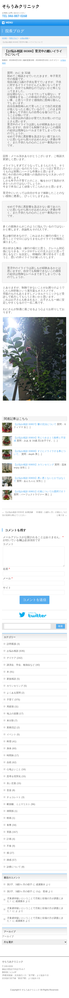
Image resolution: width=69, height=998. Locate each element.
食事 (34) (11, 825)
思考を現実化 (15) (16, 776)
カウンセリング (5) (17, 685)
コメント (8, 544)
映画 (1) (11, 818)
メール (8, 578)
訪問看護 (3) (13, 644)
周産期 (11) (12, 706)
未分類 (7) (12, 720)
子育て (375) (13, 699)
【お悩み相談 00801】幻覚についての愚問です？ (40, 491)
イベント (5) (13, 734)
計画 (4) (11, 839)
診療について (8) (15, 866)
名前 (6, 569)
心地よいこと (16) (16, 769)
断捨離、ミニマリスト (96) (21, 804)
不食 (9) (11, 846)
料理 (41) (11, 741)
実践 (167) (12, 832)
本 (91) (10, 671)
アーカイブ (8, 936)
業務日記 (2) (13, 727)
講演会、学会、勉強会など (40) (23, 665)
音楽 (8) (11, 790)
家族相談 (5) (13, 678)
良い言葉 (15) (14, 783)
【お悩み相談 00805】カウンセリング (34, 464)
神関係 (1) (12, 811)
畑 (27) (10, 853)
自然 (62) (11, 762)
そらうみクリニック (21, 6)
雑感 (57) (11, 859)
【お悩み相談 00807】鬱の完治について (35, 424)
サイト (7, 587)
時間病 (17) (13, 755)
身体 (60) (11, 748)
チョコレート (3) (15, 797)
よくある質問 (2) (15, 692)
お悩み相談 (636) (16, 651)
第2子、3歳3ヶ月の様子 (19, 884)
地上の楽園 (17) (15, 713)
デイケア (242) (14, 658)
